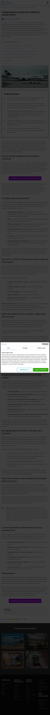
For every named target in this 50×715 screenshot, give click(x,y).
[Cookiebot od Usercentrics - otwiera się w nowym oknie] (43, 344)
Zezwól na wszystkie (41, 369)
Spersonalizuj (24, 369)
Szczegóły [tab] (25, 348)
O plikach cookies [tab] (41, 348)
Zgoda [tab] (8, 348)
